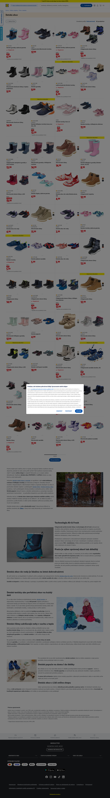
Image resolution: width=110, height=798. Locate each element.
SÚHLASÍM (78, 411)
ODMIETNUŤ (59, 411)
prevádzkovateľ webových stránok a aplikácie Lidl (42, 389)
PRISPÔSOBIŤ (68, 411)
